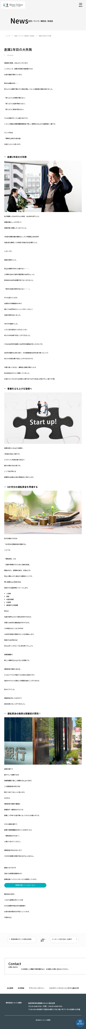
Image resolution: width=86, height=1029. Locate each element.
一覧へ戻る (43, 940)
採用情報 (21, 988)
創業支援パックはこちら (25, 885)
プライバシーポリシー (37, 988)
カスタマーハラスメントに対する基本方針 (64, 988)
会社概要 (10, 988)
